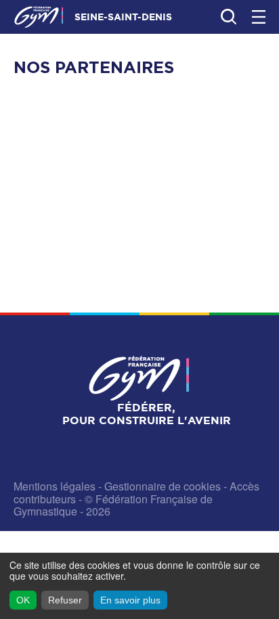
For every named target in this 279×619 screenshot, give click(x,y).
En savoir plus (130, 600)
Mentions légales (54, 486)
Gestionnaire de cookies (162, 486)
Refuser (65, 600)
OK (23, 600)
